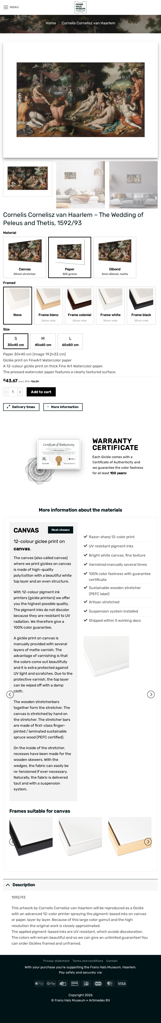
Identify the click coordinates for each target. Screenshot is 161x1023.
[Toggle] (7, 885)
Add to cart (41, 392)
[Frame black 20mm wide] (141, 300)
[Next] (149, 99)
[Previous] (11, 99)
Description (24, 884)
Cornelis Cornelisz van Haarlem (88, 23)
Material (9, 233)
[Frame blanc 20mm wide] (48, 300)
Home (51, 23)
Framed (9, 283)
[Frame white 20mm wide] (110, 300)
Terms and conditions (88, 960)
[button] (11, 7)
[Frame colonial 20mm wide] (79, 300)
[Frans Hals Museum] (80, 7)
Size (6, 329)
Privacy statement (56, 960)
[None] (17, 300)
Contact (112, 960)
